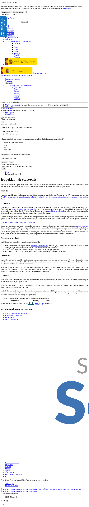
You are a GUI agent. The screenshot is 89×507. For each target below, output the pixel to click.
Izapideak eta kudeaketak (13, 315)
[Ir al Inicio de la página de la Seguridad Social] (7, 18)
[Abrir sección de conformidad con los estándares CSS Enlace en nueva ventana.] (20, 491)
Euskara (21, 85)
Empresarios (9, 34)
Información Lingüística (13, 474)
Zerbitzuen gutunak (12, 319)
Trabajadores (9, 30)
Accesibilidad (10, 472)
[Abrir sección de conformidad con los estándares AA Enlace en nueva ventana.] (62, 489)
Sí (6, 145)
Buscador (24, 105)
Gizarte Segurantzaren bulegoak (16, 313)
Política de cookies (11, 486)
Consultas (8, 39)
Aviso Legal (9, 484)
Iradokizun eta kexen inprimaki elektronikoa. (20, 222)
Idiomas (21, 41)
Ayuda (7, 471)
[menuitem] (46, 504)
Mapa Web (9, 465)
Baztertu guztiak (18, 12)
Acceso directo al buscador (12, 105)
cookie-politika (66, 8)
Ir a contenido (5, 75)
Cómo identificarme (12, 463)
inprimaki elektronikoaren (39, 246)
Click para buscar (55, 105)
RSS (6, 476)
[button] (44, 119)
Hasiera (7, 172)
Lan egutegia (9, 317)
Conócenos (9, 28)
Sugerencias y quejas (12, 38)
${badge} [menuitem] (11, 497)
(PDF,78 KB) (39, 304)
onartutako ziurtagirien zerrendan (24, 209)
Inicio (7, 26)
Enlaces (8, 469)
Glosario (8, 467)
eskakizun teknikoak (55, 211)
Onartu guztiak (6, 12)
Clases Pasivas (10, 36)
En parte (8, 150)
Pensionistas (9, 32)
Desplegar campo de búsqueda (21, 75)
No (6, 147)
